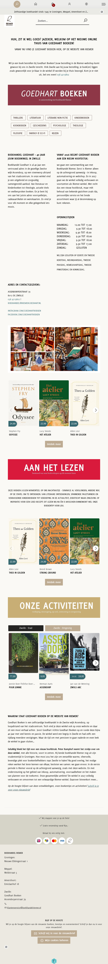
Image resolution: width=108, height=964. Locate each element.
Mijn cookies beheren (56, 940)
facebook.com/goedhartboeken (24, 314)
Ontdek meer (54, 444)
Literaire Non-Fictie (58, 117)
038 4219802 (63, 74)
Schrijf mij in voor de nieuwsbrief (56, 933)
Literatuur (35, 117)
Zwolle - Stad (25, 628)
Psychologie (59, 125)
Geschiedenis (39, 125)
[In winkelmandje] (23, 399)
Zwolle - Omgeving (63, 628)
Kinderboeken (82, 117)
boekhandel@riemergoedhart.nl (24, 303)
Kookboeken (19, 125)
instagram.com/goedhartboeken (24, 310)
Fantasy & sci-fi (37, 133)
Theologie (78, 125)
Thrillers (18, 117)
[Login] (69, 4)
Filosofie (17, 133)
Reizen (55, 133)
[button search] (85, 21)
